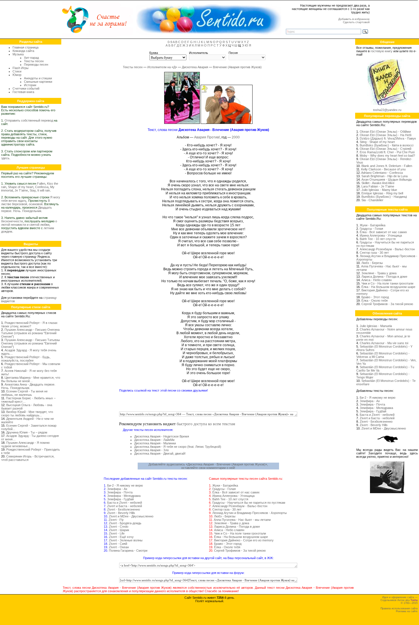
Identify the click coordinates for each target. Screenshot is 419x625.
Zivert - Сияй (118, 543)
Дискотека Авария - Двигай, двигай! (160, 453)
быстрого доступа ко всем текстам (206, 423)
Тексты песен (34, 61)
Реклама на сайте (407, 611)
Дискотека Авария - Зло (151, 450)
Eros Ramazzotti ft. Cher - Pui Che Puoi (387, 152)
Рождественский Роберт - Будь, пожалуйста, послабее (25, 358)
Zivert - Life (117, 533)
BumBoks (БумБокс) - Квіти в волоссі (386, 145)
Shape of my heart (20, 187)
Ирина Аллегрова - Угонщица (233, 495)
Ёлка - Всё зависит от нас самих (236, 492)
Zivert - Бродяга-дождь (125, 523)
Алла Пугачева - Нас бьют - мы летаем (242, 519)
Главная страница (25, 47)
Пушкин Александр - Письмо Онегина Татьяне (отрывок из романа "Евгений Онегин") (30, 333)
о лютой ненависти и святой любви (29, 222)
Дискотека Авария (195, 67)
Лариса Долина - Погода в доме (237, 526)
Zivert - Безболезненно (123, 509)
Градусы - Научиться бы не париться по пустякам (248, 502)
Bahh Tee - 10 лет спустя (230, 499)
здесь (5, 158)
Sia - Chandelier (372, 200)
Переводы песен (36, 64)
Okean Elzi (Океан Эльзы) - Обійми (385, 131)
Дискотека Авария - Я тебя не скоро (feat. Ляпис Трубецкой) (177, 446)
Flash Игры (21, 68)
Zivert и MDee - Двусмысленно (131, 516)
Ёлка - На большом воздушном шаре (241, 537)
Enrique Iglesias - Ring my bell (382, 193)
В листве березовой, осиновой (25, 202)
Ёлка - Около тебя (227, 547)
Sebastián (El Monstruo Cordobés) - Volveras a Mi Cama (383, 355)
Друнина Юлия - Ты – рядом (26, 432)
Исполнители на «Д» (162, 67)
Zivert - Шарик (119, 530)
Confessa (41, 187)
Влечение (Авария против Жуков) (237, 67)
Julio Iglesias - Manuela (376, 326)
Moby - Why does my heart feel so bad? (387, 155)
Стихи (17, 71)
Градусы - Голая (224, 489)
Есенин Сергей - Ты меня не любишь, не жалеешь (24, 393)
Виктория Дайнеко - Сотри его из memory (244, 540)
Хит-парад (31, 57)
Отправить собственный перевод (29, 120)
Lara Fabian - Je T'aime (377, 186)
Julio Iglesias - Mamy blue (379, 189)
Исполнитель (198, 53)
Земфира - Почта (120, 492)
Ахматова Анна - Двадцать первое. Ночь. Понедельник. (28, 386)
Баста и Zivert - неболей (124, 502)
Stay (33, 190)
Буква (153, 53)
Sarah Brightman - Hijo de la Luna (384, 176)
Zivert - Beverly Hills (121, 513)
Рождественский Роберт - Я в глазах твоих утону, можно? (29, 324)
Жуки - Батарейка (225, 485)
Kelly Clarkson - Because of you (383, 169)
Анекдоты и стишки (38, 78)
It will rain (43, 190)
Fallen (41, 183)
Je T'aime (21, 190)
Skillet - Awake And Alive (377, 183)
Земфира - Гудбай (120, 499)
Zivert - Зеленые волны (126, 540)
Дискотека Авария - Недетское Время (161, 436)
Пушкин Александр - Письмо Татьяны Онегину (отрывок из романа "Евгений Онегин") (30, 343)
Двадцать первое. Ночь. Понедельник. (26, 209)
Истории (30, 85)
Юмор (17, 74)
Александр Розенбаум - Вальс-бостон (239, 506)
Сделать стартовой (356, 22)
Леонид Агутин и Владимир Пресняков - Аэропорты (249, 513)
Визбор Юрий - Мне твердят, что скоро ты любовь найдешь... (27, 413)
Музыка (18, 54)
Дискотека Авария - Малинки (155, 443)
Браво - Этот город (227, 543)
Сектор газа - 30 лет (226, 509)
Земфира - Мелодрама (124, 495)
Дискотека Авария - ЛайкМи (154, 439)
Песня (233, 53)
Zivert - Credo (118, 526)
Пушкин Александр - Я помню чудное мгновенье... (25, 444)
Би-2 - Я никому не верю (125, 485)
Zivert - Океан (119, 547)
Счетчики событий (26, 88)
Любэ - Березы (224, 516)
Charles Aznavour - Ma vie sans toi (384, 343)
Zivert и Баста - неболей (124, 506)
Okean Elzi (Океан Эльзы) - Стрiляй (385, 148)
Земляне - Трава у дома (231, 523)
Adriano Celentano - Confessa (382, 172)
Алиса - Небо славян (229, 530)
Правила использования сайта (399, 608)
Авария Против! (207, 137)
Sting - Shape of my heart (377, 142)
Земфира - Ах (117, 489)
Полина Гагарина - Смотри (128, 550)
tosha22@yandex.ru (387, 110)
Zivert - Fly (116, 519)
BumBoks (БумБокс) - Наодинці (384, 196)
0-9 (170, 42)
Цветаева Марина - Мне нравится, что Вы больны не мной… (30, 379)
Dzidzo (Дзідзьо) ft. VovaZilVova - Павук (388, 138)
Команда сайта (23, 51)
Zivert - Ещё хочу (121, 537)
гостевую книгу (381, 51)
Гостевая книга (23, 92)
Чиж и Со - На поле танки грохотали (240, 533)
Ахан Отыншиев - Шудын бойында (386, 179)
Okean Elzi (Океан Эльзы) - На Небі (385, 135)
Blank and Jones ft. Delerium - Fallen (386, 166)
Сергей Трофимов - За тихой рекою (240, 550)
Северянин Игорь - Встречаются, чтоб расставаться (27, 458)
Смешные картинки (38, 81)
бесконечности (12, 221)
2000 (236, 137)
